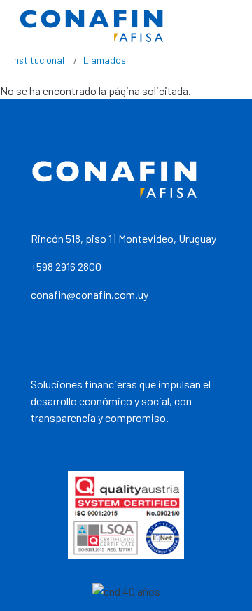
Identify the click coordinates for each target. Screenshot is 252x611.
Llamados (104, 60)
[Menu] (227, 26)
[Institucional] (91, 26)
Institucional (38, 60)
